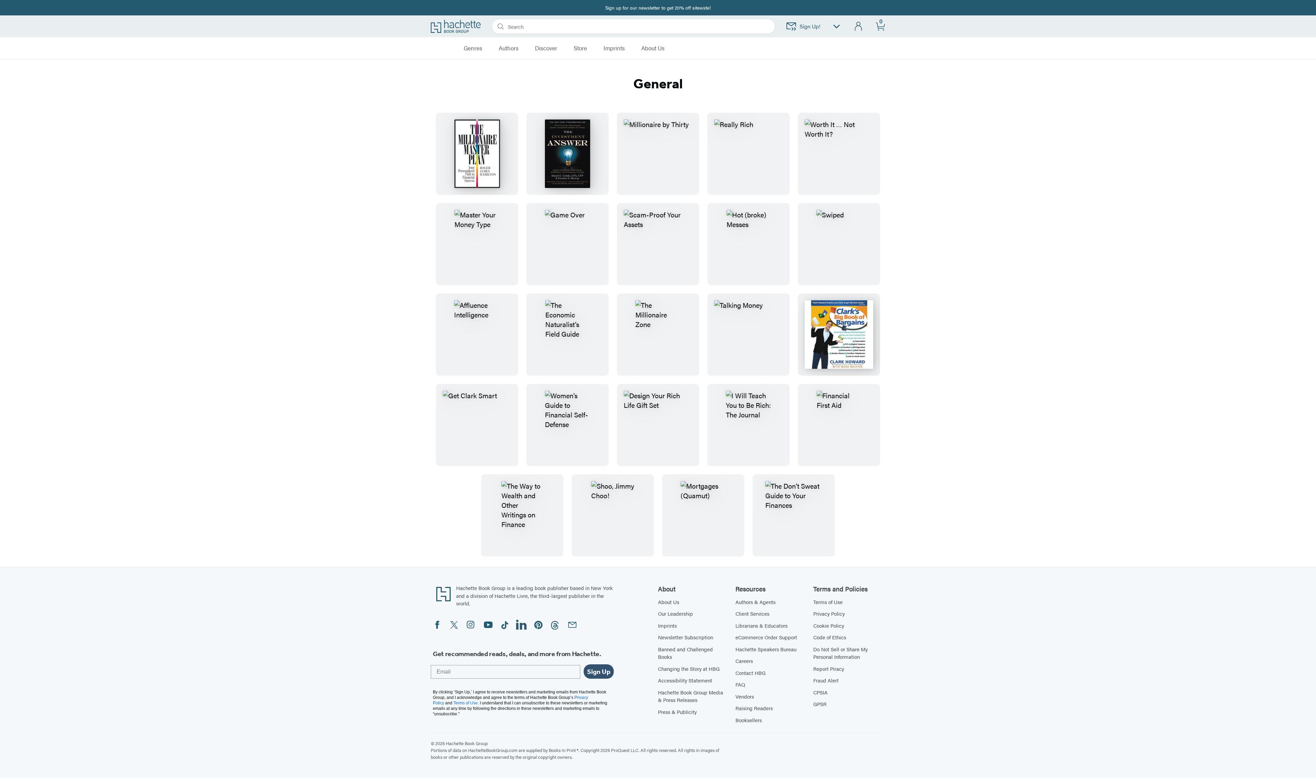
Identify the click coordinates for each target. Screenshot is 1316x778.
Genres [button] (473, 48)
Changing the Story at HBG (689, 668)
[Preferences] (836, 26)
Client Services (752, 613)
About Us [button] (653, 48)
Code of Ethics (829, 637)
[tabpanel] (658, 334)
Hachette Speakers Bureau (765, 649)
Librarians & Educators (761, 625)
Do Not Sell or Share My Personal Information (840, 653)
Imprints (614, 48)
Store (580, 48)
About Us (668, 601)
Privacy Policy (829, 613)
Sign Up (598, 671)
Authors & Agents (755, 601)
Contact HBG (750, 672)
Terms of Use (828, 601)
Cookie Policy (828, 625)
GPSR (820, 703)
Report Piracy (828, 668)
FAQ (740, 684)
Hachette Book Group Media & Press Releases (690, 696)
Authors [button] (509, 48)
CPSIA (820, 692)
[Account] (859, 27)
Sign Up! (810, 26)
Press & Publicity (677, 711)
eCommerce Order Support (766, 637)
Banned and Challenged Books (685, 653)
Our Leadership (675, 613)
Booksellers (748, 720)
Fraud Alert (826, 680)
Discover (546, 48)
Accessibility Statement (685, 680)
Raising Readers (754, 708)
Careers (744, 660)
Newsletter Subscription (685, 637)
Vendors (744, 696)
